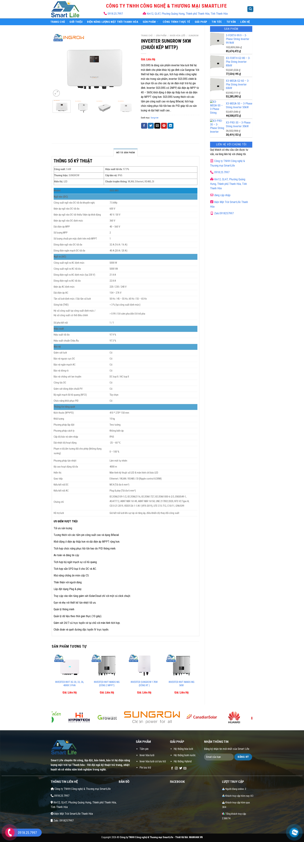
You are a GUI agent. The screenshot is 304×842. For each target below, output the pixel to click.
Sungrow (193, 35)
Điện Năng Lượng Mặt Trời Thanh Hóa (112, 21)
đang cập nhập (222, 195)
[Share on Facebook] (144, 126)
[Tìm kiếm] (250, 9)
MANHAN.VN (196, 837)
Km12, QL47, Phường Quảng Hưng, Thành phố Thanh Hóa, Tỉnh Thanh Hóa (187, 13)
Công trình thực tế (176, 21)
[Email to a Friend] (157, 126)
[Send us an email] (184, 768)
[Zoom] (56, 93)
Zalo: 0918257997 (63, 820)
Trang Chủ (57, 21)
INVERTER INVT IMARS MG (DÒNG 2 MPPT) (107, 684)
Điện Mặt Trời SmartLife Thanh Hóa (73, 813)
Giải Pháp (201, 21)
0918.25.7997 (115, 13)
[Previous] (58, 64)
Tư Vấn (231, 21)
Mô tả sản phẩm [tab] (125, 152)
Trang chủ (147, 35)
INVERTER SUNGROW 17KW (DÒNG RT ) (144, 684)
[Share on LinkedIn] (170, 126)
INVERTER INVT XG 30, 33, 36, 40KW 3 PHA (69, 684)
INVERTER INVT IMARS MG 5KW (181, 684)
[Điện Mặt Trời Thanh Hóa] (65, 9)
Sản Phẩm (149, 21)
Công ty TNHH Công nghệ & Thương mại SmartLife (82, 789)
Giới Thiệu (76, 21)
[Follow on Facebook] (172, 768)
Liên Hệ (245, 21)
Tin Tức (217, 21)
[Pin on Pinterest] (164, 126)
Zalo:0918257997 (224, 213)
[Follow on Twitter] (180, 768)
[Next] (129, 64)
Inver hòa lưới (177, 35)
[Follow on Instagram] (176, 768)
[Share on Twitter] (151, 126)
